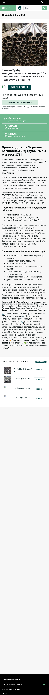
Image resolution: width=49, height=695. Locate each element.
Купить (39, 370)
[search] (44, 8)
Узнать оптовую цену (20, 102)
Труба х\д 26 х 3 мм (22, 379)
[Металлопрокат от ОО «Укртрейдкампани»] (8, 8)
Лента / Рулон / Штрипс (11, 689)
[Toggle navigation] (4, 2)
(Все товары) (41, 361)
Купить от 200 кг (19, 87)
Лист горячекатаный (11, 680)
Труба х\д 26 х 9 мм (22, 388)
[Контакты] (19, 8)
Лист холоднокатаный (12, 684)
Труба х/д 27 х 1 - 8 (21, 398)
